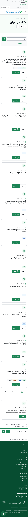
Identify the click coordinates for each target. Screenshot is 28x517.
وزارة (24, 466)
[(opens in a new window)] (25, 26)
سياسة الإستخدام (15, 507)
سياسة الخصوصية (23, 507)
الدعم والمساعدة (23, 476)
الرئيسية (25, 18)
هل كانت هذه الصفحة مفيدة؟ (19, 432)
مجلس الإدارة (24, 450)
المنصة (24, 462)
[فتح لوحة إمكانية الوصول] (3, 513)
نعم (8, 432)
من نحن (25, 448)
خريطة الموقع (8, 510)
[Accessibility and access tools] (16, 496)
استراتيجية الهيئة (24, 452)
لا (3, 432)
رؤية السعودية (23, 460)
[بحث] (4, 39)
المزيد (23, 72)
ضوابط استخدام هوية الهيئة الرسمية (20, 510)
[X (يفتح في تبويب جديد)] (19, 489)
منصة (24, 469)
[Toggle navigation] (2, 11)
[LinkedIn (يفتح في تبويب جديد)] (22, 489)
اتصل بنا (22, 417)
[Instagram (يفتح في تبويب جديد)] (26, 489)
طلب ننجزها (24, 478)
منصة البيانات (22, 464)
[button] (21, 43)
